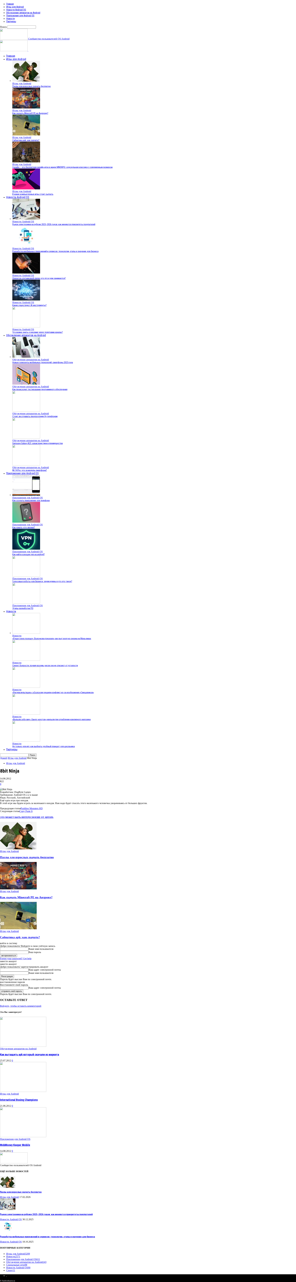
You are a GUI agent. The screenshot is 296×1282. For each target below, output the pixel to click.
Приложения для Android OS (20, 15)
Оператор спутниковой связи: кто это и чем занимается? (39, 278)
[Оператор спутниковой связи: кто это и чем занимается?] (26, 272)
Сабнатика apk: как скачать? (25, 140)
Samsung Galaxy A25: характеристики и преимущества (37, 443)
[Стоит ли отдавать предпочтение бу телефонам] (26, 410)
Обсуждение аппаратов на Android (23, 12)
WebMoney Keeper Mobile (15, 1145)
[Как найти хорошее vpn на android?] (26, 548)
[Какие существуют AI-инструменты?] (26, 299)
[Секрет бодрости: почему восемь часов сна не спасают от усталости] (26, 660)
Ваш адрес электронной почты (45, 969)
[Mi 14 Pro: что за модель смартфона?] (26, 464)
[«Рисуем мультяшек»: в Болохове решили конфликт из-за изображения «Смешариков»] (26, 687)
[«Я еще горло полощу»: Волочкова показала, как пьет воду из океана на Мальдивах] (26, 633)
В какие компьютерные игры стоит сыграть (32, 194)
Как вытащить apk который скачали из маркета (29, 1054)
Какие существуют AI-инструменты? (29, 305)
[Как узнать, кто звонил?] (26, 522)
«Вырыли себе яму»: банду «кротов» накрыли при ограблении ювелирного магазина (51, 719)
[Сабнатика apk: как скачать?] (26, 134)
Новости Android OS (16, 9)
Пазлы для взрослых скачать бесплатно (31, 86)
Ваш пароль (35, 952)
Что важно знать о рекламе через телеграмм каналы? (37, 332)
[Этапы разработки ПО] (26, 602)
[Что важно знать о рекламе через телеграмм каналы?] (26, 326)
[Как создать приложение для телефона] (26, 495)
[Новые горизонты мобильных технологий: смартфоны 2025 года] (26, 356)
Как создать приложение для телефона (31, 500)
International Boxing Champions (19, 1100)
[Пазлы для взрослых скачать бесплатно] (26, 80)
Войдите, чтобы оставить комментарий (20, 1006)
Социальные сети (16, 1265)
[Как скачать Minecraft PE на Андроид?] (26, 107)
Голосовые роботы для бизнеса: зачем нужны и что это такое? (42, 581)
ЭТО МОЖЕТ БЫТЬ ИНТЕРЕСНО (17, 817)
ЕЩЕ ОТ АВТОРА (44, 817)
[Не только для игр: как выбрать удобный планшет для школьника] (26, 740)
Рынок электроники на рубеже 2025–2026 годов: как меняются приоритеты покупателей (53, 224)
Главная (10, 3)
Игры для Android (15, 6)
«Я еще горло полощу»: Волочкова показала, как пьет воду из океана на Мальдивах (51, 638)
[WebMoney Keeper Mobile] (23, 1136)
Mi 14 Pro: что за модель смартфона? (29, 470)
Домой (3, 758)
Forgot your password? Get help (15, 958)
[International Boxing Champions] (23, 1091)
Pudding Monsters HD (32, 808)
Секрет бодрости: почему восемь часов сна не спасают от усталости (45, 665)
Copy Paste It (26, 811)
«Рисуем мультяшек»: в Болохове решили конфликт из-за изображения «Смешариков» (53, 692)
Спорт (10, 1270)
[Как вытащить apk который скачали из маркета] (23, 1046)
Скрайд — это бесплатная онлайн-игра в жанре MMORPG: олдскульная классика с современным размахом (62, 167)
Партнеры (11, 21)
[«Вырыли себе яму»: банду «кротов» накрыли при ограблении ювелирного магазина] (26, 713)
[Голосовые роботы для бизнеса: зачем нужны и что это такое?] (26, 575)
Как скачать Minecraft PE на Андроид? (30, 113)
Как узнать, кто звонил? (23, 527)
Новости (10, 18)
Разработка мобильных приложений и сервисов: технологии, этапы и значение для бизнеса (55, 251)
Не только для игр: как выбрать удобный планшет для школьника (43, 746)
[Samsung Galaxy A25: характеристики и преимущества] (26, 437)
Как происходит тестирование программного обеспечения (39, 389)
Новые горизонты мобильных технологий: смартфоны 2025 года (42, 362)
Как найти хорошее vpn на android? (28, 554)
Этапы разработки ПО (22, 608)
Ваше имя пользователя (41, 949)
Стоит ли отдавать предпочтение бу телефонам (35, 416)
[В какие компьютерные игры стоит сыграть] (26, 188)
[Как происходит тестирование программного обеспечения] (26, 383)
